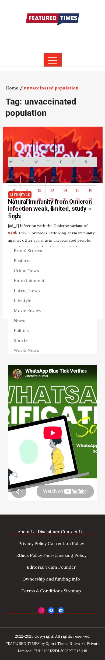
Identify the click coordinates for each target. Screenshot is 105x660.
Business (23, 260)
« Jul (12, 232)
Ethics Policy (29, 555)
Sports (21, 340)
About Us (27, 531)
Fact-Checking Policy (64, 555)
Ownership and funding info (51, 579)
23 (90, 199)
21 (65, 199)
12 (39, 190)
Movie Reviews (29, 310)
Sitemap (72, 590)
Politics (21, 330)
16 (90, 190)
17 (14, 199)
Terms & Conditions (42, 590)
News (19, 320)
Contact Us (73, 531)
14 (65, 190)
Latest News (27, 290)
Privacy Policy (32, 543)
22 (77, 199)
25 (27, 209)
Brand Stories (28, 250)
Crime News (26, 270)
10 (14, 190)
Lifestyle (22, 300)
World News (26, 350)
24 (14, 209)
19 (39, 199)
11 (27, 190)
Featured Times (52, 36)
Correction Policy (66, 543)
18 (27, 199)
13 (52, 190)
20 (52, 199)
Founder (67, 567)
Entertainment (29, 280)
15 (77, 190)
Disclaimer (49, 531)
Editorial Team (42, 567)
